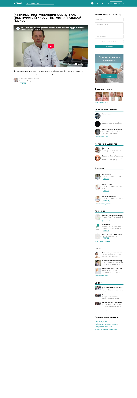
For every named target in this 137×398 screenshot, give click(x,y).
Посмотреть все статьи (102, 275)
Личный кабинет (116, 3)
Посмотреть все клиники (102, 241)
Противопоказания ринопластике (112, 130)
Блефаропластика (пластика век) (106, 324)
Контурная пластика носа (103, 327)
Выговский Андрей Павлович (29, 79)
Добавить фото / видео (109, 41)
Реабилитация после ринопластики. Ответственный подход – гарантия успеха (112, 253)
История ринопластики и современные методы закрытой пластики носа (112, 268)
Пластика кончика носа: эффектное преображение (112, 261)
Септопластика (111, 329)
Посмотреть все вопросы (102, 137)
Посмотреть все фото (101, 102)
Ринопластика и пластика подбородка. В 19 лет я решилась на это (112, 303)
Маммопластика (100, 329)
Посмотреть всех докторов (103, 204)
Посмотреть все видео (102, 310)
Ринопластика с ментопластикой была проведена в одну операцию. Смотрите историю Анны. (112, 295)
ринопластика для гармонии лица (112, 287)
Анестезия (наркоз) (101, 321)
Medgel (19, 3)
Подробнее (109, 76)
